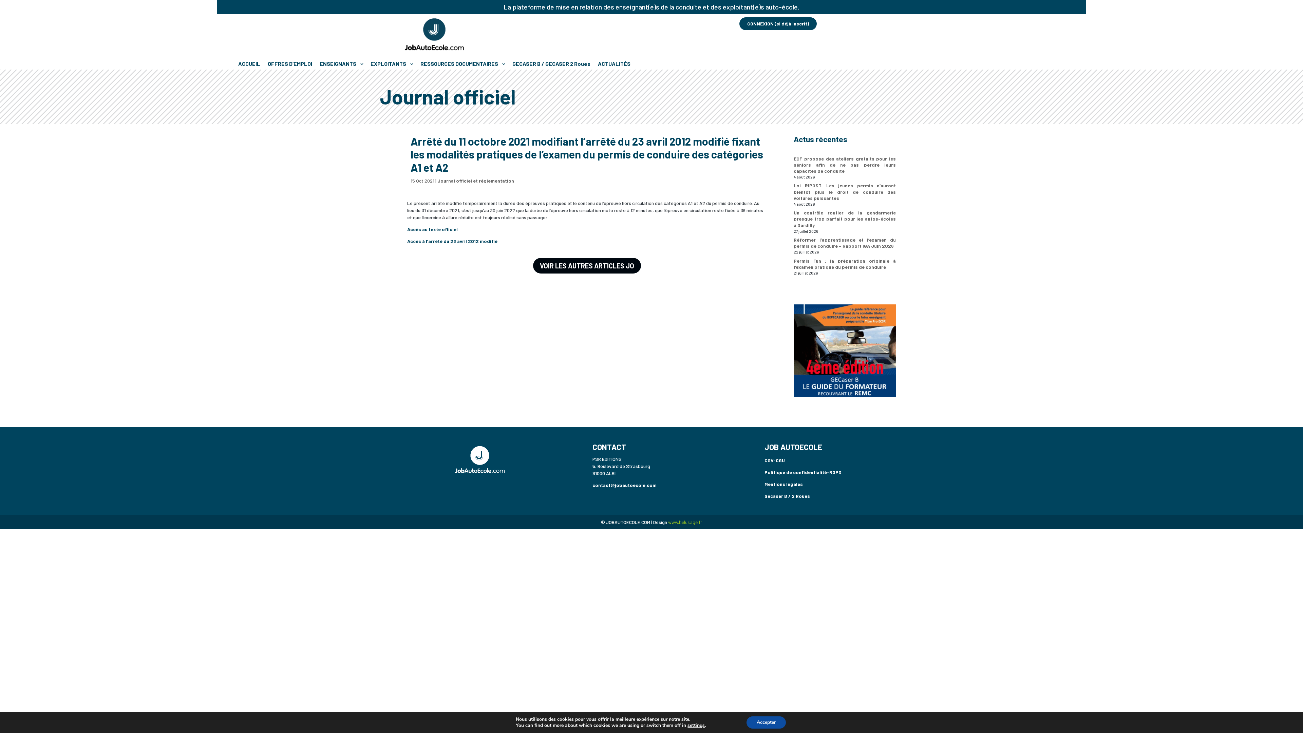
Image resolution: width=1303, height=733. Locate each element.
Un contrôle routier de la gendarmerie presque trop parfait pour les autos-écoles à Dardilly (845, 219)
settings (696, 725)
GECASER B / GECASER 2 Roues (551, 63)
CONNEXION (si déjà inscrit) (778, 23)
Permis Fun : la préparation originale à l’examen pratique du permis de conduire (845, 264)
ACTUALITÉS (614, 63)
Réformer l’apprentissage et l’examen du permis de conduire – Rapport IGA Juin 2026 (845, 243)
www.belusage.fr (685, 522)
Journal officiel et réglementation (475, 181)
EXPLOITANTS (388, 63)
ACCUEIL (249, 63)
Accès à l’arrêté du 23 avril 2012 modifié (452, 241)
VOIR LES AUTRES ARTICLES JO (587, 266)
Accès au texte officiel (432, 229)
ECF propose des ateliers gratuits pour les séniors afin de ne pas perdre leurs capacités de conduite (845, 165)
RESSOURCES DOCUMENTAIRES (459, 63)
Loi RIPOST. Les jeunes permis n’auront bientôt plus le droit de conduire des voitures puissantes (845, 192)
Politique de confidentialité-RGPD (803, 472)
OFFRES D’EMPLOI (290, 63)
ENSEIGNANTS (338, 63)
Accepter (766, 722)
